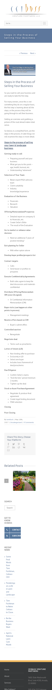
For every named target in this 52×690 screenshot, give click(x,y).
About (6, 676)
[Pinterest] (19, 444)
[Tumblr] (24, 444)
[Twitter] (13, 444)
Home (6, 669)
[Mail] (8, 450)
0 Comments (29, 422)
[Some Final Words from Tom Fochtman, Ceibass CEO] (26, 481)
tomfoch (10, 419)
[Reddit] (19, 447)
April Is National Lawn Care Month (9, 639)
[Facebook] (8, 444)
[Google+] (8, 447)
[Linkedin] (13, 447)
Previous (24, 53)
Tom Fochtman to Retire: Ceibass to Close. (10, 606)
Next (32, 53)
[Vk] (24, 447)
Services (7, 683)
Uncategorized (16, 422)
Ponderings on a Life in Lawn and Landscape (10, 589)
